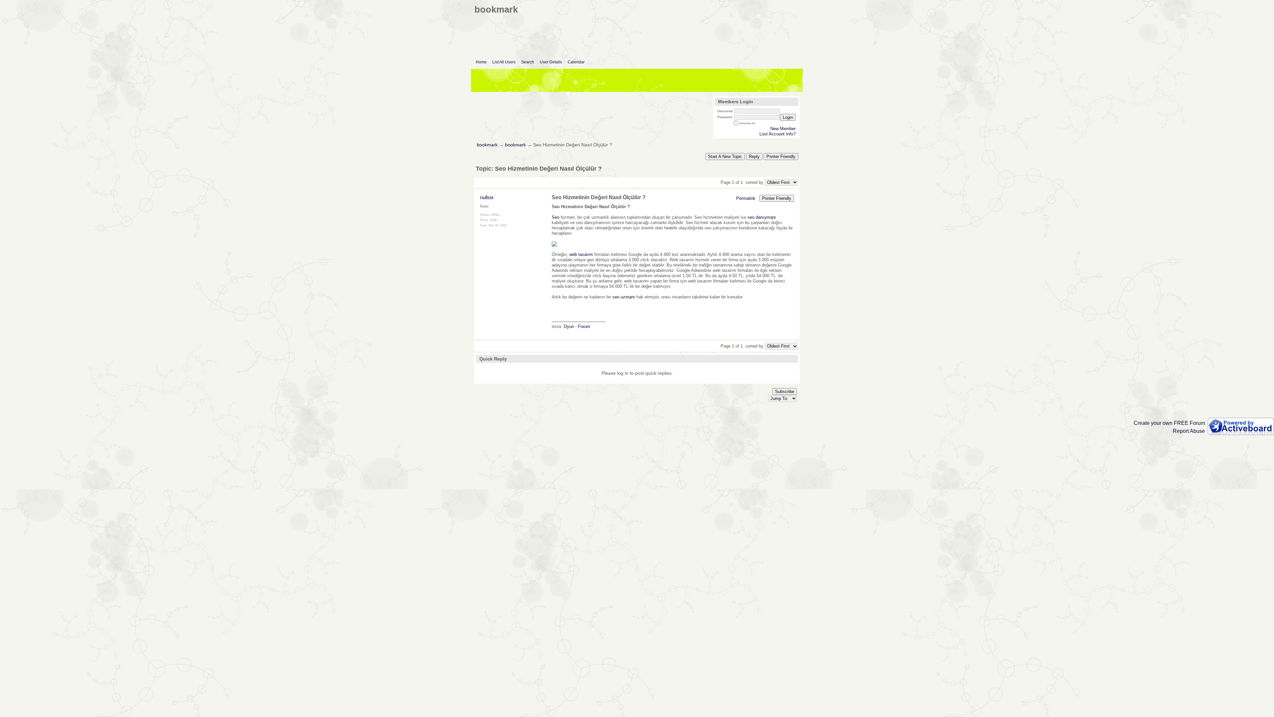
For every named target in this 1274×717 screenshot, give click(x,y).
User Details (551, 62)
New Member (783, 128)
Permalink (745, 198)
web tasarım (581, 254)
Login (788, 117)
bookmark (487, 144)
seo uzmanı (623, 296)
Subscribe (784, 391)
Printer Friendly (781, 156)
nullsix (487, 197)
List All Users (504, 62)
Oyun (569, 326)
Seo (555, 217)
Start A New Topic (725, 156)
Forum (584, 326)
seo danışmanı (761, 217)
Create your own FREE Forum (1169, 423)
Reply (754, 156)
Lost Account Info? (777, 133)
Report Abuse (1189, 431)
